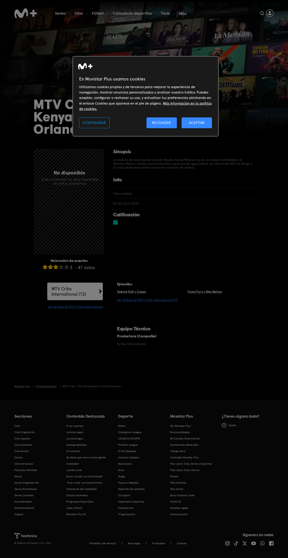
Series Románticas (25, 489)
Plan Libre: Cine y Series (184, 470)
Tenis (165, 13)
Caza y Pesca (74, 508)
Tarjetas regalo (179, 508)
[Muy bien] (66, 267)
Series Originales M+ (26, 482)
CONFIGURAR (94, 123)
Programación (126, 514)
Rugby (121, 476)
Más (183, 13)
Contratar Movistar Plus (184, 457)
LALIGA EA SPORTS (129, 438)
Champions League (130, 432)
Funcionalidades (180, 432)
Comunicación (179, 514)
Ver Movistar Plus (180, 426)
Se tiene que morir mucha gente (86, 457)
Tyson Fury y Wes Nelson (204, 291)
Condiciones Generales (184, 444)
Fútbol (98, 13)
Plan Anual (176, 489)
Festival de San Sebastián (81, 489)
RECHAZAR (161, 123)
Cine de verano (23, 463)
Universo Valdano (129, 457)
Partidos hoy (125, 508)
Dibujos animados (77, 495)
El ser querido (74, 426)
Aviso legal (134, 543)
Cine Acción (21, 451)
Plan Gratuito (178, 482)
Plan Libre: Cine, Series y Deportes (191, 463)
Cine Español (22, 438)
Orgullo (18, 514)
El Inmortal (73, 451)
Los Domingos (74, 438)
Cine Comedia (23, 444)
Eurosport (124, 495)
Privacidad (158, 543)
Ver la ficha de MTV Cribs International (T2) (147, 300)
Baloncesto (125, 463)
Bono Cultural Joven (182, 495)
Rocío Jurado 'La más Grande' (84, 476)
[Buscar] (262, 13)
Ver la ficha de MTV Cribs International (75, 307)
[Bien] (61, 267)
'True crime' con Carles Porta (84, 482)
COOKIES (182, 543)
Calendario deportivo (132, 13)
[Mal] (50, 267)
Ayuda (232, 425)
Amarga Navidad (76, 444)
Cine (79, 13)
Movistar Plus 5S (76, 514)
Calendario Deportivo (131, 501)
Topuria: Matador (128, 482)
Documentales (23, 501)
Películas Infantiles (25, 470)
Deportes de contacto (131, 489)
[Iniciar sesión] (270, 13)
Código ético (177, 451)
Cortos (18, 457)
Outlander (72, 463)
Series (60, 13)
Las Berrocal (74, 470)
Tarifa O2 (175, 501)
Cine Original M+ (24, 432)
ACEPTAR (197, 123)
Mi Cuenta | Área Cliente (185, 438)
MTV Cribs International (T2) (69, 291)
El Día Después (127, 451)
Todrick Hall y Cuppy (131, 291)
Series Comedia (24, 495)
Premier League (128, 444)
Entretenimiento (24, 508)
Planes (174, 476)
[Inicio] (25, 13)
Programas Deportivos (79, 501)
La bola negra (74, 432)
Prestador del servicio (102, 543)
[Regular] (55, 267)
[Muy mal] (45, 267)
